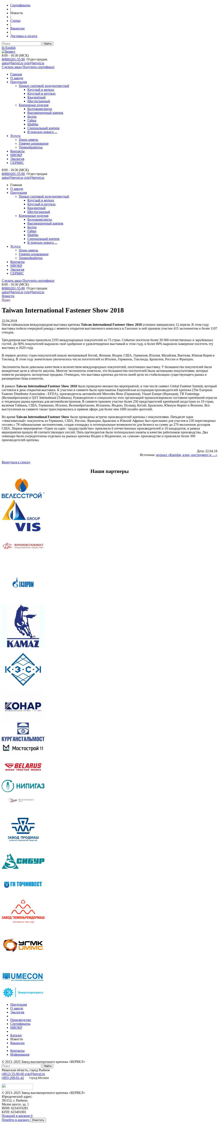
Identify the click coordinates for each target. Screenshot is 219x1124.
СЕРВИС (17, 162)
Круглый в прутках (41, 93)
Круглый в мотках (40, 89)
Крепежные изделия (33, 105)
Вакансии (17, 28)
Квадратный (36, 97)
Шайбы (32, 124)
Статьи (15, 20)
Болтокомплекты (39, 109)
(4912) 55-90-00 (13, 1074)
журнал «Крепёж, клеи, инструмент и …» (186, 455)
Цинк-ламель (28, 139)
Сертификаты (20, 5)
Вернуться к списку (16, 462)
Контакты (17, 151)
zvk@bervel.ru (34, 63)
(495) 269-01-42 (13, 1078)
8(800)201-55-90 (13, 59)
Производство (20, 1020)
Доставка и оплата (23, 36)
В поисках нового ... (42, 132)
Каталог (16, 1035)
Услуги (15, 136)
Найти (48, 43)
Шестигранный (38, 101)
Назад (6, 300)
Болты (32, 116)
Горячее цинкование (34, 143)
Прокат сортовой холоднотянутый (44, 86)
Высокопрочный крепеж (45, 112)
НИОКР (16, 155)
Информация (19, 1054)
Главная (16, 74)
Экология (17, 159)
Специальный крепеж (43, 128)
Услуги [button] (15, 246)
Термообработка (31, 147)
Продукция (18, 82)
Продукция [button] (18, 192)
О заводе (16, 78)
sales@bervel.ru (12, 63)
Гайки (31, 120)
